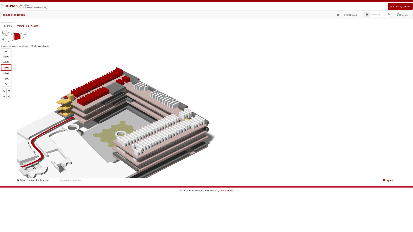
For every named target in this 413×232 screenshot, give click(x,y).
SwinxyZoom (76, 180)
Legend (389, 180)
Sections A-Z (351, 14)
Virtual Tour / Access (27, 25)
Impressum (227, 190)
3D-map (8, 25)
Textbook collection (14, 14)
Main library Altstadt (400, 6)
